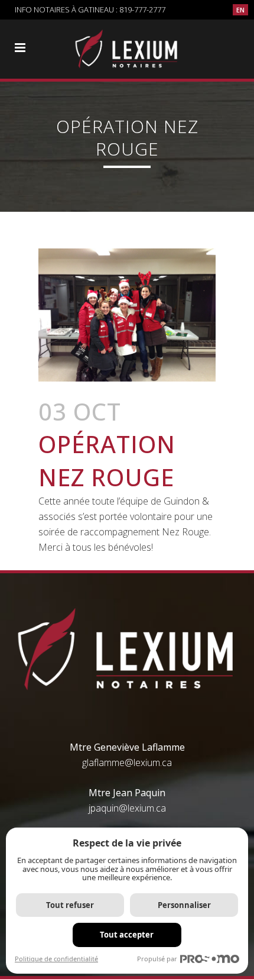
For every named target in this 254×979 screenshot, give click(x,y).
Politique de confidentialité (56, 958)
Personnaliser (184, 905)
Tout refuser (70, 905)
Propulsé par (157, 958)
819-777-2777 (142, 9)
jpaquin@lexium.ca (127, 808)
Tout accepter (127, 934)
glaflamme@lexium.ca (127, 762)
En (240, 9)
